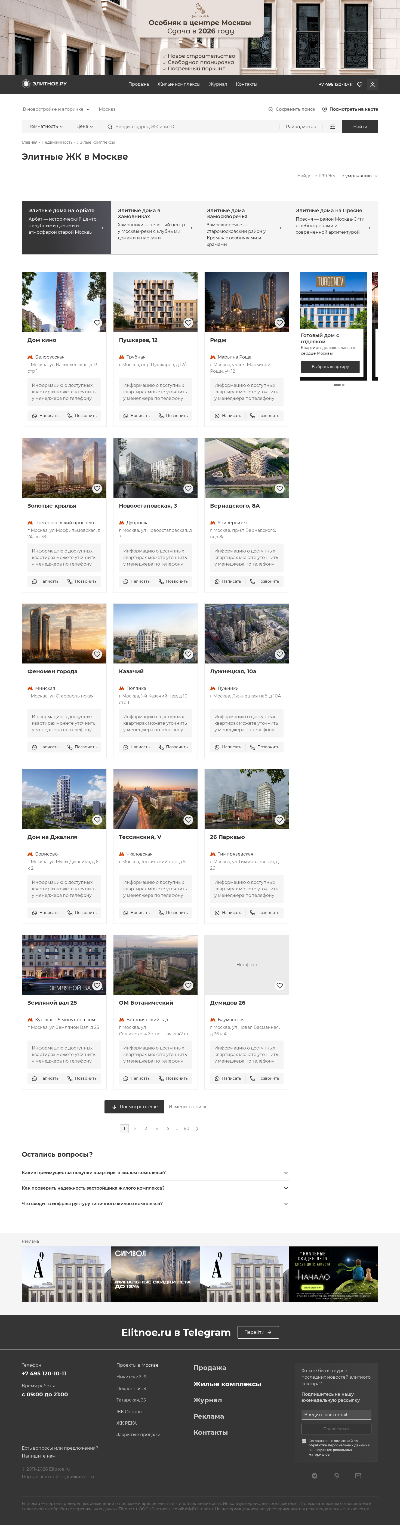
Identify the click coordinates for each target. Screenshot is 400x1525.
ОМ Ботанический (146, 1002)
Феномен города (52, 671)
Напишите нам (39, 1456)
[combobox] (56, 109)
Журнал (218, 84)
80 (186, 1128)
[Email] (358, 1476)
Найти (360, 126)
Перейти (254, 1332)
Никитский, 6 (131, 1377)
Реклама (208, 1416)
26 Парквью (227, 837)
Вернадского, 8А (235, 505)
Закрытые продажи (138, 1434)
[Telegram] (314, 1476)
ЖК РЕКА (126, 1423)
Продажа (138, 84)
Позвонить (86, 415)
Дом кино (41, 340)
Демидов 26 (227, 1002)
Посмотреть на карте (354, 109)
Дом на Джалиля (52, 837)
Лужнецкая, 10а (233, 671)
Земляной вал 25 (52, 1002)
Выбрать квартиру (339, 366)
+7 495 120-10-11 (44, 1373)
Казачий (131, 671)
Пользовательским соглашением (335, 1503)
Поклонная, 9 (131, 1388)
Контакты (246, 84)
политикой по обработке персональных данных (338, 1443)
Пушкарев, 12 (138, 340)
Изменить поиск (187, 1106)
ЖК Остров (129, 1411)
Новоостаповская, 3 (148, 505)
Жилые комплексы (179, 84)
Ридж (218, 340)
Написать (49, 415)
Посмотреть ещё (139, 1106)
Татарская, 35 (131, 1400)
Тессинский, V (140, 837)
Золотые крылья (51, 505)
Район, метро (301, 126)
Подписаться (336, 1429)
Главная (29, 142)
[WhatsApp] (336, 1476)
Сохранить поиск (295, 109)
